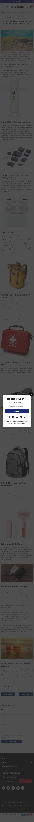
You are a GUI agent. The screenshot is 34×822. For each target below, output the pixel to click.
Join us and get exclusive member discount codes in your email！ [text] (17, 422)
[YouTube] (25, 417)
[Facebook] (9, 417)
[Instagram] (13, 417)
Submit (17, 411)
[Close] (31, 394)
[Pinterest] (17, 417)
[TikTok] (21, 417)
